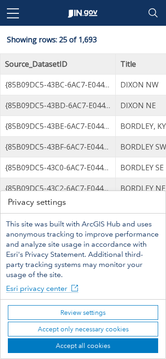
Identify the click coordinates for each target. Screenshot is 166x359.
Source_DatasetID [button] (36, 64)
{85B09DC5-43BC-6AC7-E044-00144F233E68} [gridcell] (60, 85)
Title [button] (128, 64)
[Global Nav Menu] (13, 13)
